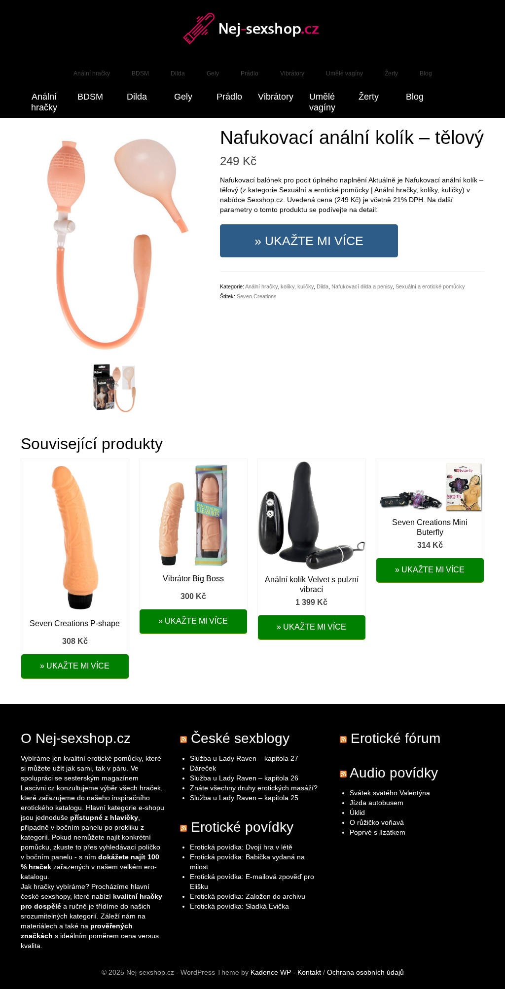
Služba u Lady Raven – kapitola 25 (244, 798)
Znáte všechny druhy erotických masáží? (255, 788)
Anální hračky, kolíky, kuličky (279, 286)
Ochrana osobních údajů (365, 972)
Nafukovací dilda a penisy (362, 286)
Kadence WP (271, 972)
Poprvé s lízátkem (377, 832)
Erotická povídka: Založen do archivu (247, 896)
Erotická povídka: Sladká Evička (239, 906)
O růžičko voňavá (377, 822)
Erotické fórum (395, 738)
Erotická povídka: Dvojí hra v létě (241, 847)
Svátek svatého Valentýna (390, 793)
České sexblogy (240, 738)
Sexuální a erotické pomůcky (430, 286)
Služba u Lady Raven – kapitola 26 (244, 778)
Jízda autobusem (376, 803)
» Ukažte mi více (308, 240)
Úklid (357, 812)
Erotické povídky (242, 827)
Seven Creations (257, 296)
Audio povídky (394, 772)
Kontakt (309, 972)
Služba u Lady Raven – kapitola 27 (244, 758)
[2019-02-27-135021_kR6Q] (114, 387)
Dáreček (203, 768)
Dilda (322, 286)
